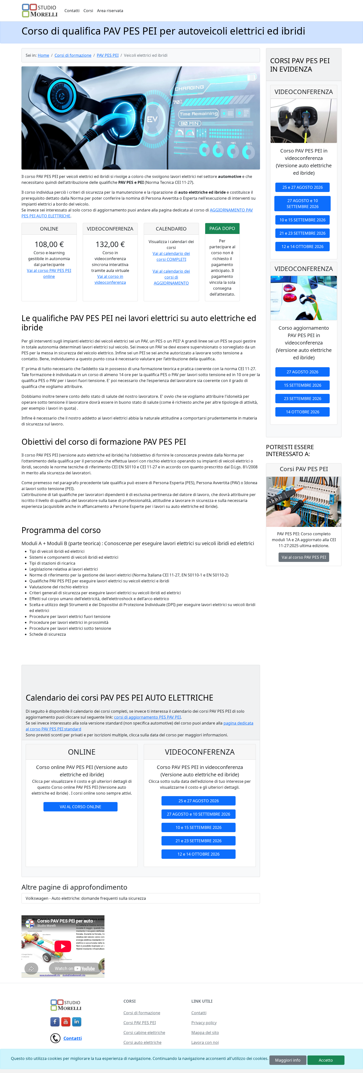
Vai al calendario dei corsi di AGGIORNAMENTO (171, 277)
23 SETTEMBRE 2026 (302, 398)
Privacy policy (204, 1022)
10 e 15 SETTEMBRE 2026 (199, 827)
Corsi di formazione (73, 55)
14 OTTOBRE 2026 (302, 412)
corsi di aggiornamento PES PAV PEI (147, 717)
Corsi (88, 10)
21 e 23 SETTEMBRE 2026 (199, 840)
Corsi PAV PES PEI (139, 1022)
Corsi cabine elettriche (144, 1032)
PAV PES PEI (108, 55)
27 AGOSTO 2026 (302, 372)
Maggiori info (288, 1060)
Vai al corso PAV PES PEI (304, 557)
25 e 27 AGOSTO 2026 (199, 801)
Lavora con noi (205, 1042)
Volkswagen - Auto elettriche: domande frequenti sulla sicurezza (86, 898)
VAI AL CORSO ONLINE (80, 806)
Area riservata (110, 10)
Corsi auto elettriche (142, 1042)
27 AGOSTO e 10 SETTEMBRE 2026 (198, 814)
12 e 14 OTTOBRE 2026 (199, 854)
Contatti (72, 10)
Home (43, 55)
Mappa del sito (205, 1032)
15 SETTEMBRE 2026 (302, 385)
